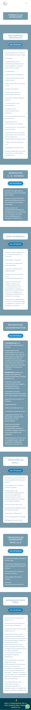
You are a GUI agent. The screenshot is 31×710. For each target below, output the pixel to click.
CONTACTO (15, 707)
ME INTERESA (16, 45)
